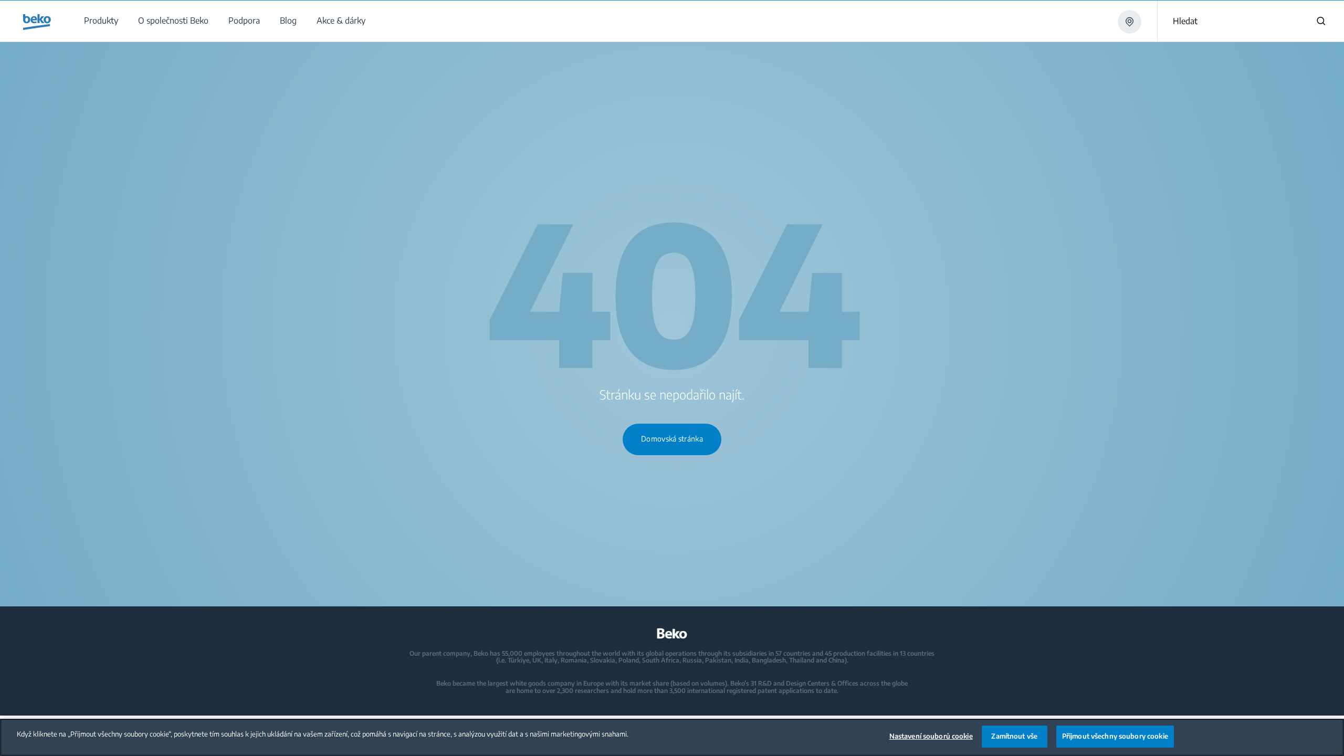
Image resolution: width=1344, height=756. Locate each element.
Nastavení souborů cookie (931, 736)
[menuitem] (101, 21)
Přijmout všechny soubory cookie (1115, 736)
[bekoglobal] (37, 22)
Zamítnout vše (1014, 736)
